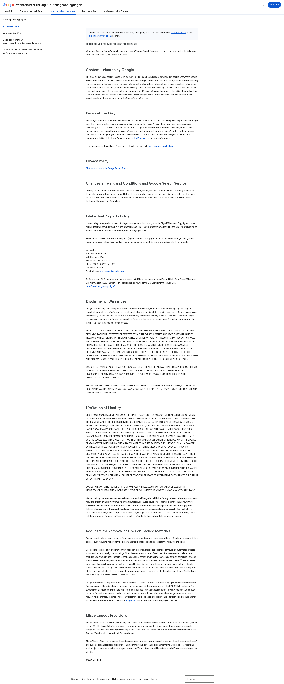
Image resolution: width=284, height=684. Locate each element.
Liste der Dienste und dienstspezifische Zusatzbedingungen (22, 41)
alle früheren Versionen (100, 36)
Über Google (88, 679)
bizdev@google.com (140, 138)
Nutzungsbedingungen (63, 11)
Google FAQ (131, 600)
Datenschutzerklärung (32, 11)
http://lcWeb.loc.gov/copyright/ (100, 286)
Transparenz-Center (148, 679)
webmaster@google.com (112, 271)
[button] (263, 5)
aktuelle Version (178, 32)
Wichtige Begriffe (12, 33)
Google (75, 679)
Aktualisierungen (11, 26)
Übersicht (8, 11)
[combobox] (199, 679)
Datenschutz (103, 679)
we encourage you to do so (161, 146)
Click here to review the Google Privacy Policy (107, 168)
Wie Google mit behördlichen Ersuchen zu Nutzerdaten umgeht (22, 51)
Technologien (89, 11)
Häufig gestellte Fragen (116, 11)
